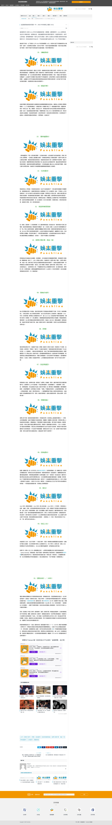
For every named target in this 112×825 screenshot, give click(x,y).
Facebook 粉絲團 (89, 822)
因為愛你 (38, 737)
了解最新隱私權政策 (51, 2)
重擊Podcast (24, 15)
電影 (33, 15)
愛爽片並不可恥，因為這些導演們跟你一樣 (27, 711)
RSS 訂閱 (77, 822)
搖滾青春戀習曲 (46, 737)
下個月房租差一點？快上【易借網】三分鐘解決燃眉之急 (43, 711)
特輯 (61, 15)
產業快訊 (65, 15)
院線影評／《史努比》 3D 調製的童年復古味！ (27, 697)
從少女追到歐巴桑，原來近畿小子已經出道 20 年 (55, 754)
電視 (38, 15)
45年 (21, 737)
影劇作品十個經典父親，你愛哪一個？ (60, 711)
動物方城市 (27, 737)
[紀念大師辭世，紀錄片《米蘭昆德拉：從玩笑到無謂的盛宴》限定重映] (27, 777)
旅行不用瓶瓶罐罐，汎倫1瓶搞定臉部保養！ (43, 697)
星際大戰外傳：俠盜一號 (58, 737)
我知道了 (81, 1)
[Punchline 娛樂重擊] (54, 8)
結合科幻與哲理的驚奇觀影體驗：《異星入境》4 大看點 (60, 697)
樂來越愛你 (23, 740)
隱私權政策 (82, 822)
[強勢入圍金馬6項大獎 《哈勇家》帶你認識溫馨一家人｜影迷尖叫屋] (60, 778)
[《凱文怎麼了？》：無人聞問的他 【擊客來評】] (43, 778)
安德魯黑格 (46, 601)
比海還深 (30, 740)
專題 (49, 15)
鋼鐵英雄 (36, 740)
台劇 (30, 15)
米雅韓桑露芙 (30, 601)
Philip (22, 28)
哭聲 (33, 737)
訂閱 (84, 794)
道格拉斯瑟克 (41, 470)
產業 (44, 15)
